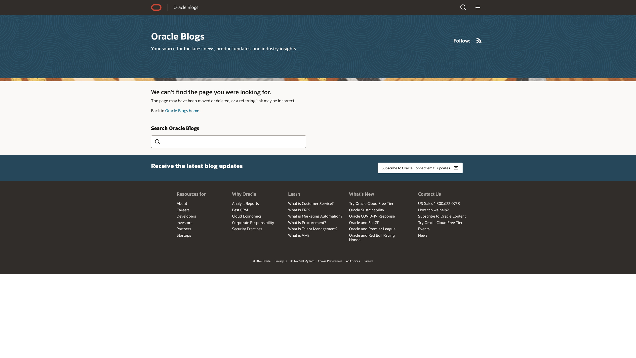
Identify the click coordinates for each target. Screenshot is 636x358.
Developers (186, 216)
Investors (184, 222)
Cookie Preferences (330, 261)
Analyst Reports (245, 203)
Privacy (279, 261)
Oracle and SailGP (364, 222)
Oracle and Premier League (372, 228)
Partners (184, 228)
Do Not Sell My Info (302, 261)
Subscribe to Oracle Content (442, 216)
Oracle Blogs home (182, 110)
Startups (184, 235)
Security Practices (247, 228)
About (182, 203)
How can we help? (433, 209)
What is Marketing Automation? (315, 216)
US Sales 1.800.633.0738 (439, 203)
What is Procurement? (307, 222)
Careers (183, 209)
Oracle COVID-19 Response (372, 216)
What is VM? (298, 235)
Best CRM (240, 209)
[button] (463, 7)
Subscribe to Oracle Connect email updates (416, 168)
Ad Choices (353, 261)
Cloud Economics (247, 216)
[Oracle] (156, 7)
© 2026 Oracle (261, 261)
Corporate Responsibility (253, 222)
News (422, 235)
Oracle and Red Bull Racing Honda (372, 237)
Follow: (462, 40)
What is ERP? (299, 209)
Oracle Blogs (185, 7)
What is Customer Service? (311, 203)
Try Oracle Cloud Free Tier (371, 203)
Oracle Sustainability (366, 209)
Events (424, 228)
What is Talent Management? (312, 228)
